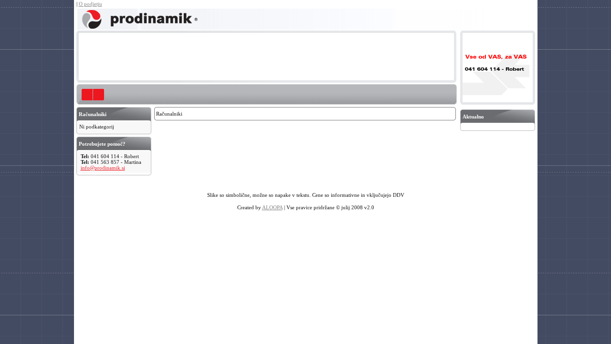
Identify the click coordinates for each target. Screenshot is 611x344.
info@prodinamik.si (103, 168)
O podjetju (90, 4)
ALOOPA (272, 207)
